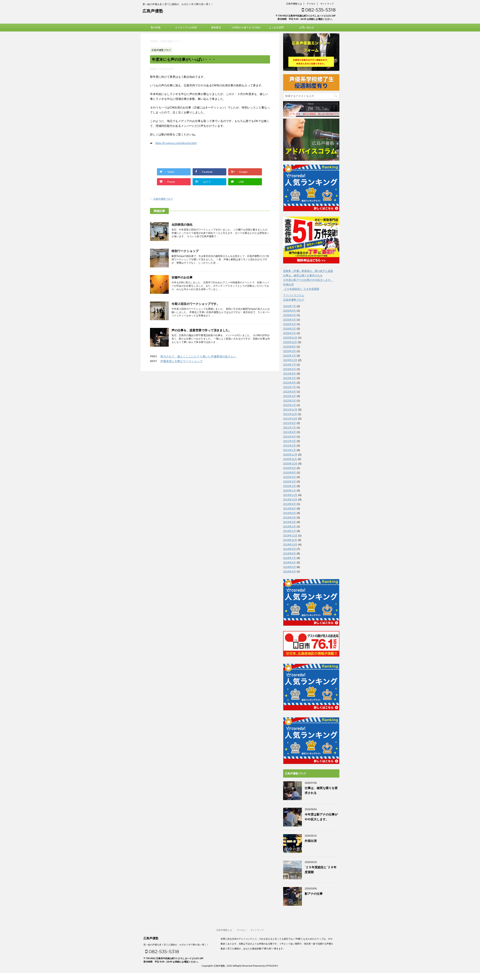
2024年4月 (289, 369)
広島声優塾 (152, 10)
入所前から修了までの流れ (246, 27)
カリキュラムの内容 (186, 27)
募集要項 (216, 27)
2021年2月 (289, 445)
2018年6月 (289, 562)
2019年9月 (289, 504)
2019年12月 (290, 495)
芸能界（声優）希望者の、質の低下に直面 (308, 270)
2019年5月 (289, 513)
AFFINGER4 (271, 966)
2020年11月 (290, 459)
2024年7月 (289, 364)
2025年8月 (289, 346)
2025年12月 (290, 337)
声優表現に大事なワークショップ (181, 361)
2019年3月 (289, 522)
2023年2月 (289, 378)
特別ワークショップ (185, 251)
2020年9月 (289, 468)
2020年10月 (290, 463)
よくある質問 (276, 27)
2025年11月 (290, 342)
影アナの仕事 (314, 893)
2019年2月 (289, 526)
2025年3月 (289, 351)
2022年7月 (289, 387)
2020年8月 (289, 472)
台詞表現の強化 (182, 224)
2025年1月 (289, 355)
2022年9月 (289, 382)
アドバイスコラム (293, 295)
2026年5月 (289, 315)
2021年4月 (289, 436)
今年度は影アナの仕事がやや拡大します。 (308, 279)
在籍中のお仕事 (182, 277)
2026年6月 (289, 310)
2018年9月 (289, 548)
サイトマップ (327, 3)
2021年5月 (289, 432)
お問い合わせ (306, 27)
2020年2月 (289, 486)
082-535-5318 (320, 10)
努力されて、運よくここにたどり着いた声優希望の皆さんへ (198, 356)
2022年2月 (289, 400)
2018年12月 (290, 535)
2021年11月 (290, 414)
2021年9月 (289, 423)
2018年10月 (290, 544)
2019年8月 (289, 508)
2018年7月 (289, 557)
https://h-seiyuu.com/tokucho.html (176, 143)
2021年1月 (289, 450)
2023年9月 (289, 373)
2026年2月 (289, 328)
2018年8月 (289, 553)
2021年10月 (290, 418)
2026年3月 (289, 324)
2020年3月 (289, 481)
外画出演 (288, 284)
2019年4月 (289, 517)
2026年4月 (289, 319)
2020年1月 (289, 490)
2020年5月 (289, 477)
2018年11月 (290, 539)
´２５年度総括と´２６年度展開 (301, 288)
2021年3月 (289, 441)
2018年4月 (289, 571)
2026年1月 (289, 333)
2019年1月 (289, 531)
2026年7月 (289, 306)
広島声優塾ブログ (163, 198)
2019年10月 (290, 499)
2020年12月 (290, 454)
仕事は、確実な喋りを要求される (302, 275)
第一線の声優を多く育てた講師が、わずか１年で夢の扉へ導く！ (176, 944)
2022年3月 (289, 396)
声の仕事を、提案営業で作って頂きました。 (202, 330)
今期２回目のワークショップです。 (196, 303)
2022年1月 (289, 405)
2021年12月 (290, 409)
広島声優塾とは (294, 3)
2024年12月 (290, 360)
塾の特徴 (155, 27)
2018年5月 (289, 566)
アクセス (311, 3)
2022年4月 (289, 391)
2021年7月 (289, 427)
